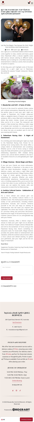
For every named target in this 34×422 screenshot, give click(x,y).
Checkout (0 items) (26, 419)
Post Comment (7, 278)
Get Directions (17, 322)
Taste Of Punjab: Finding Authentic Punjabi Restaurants (15, 252)
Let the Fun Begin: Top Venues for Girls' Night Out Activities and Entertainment (17, 46)
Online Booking (17, 381)
